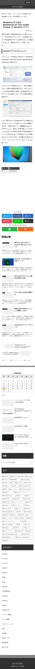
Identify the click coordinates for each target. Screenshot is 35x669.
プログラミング (15, 168)
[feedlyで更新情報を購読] (9, 229)
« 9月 (3, 395)
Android (4, 554)
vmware (4, 600)
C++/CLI (5, 558)
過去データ (6, 638)
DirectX (6, 168)
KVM (3, 577)
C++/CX (4, 563)
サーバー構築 (6, 614)
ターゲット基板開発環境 (10, 171)
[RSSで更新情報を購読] (25, 229)
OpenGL (5, 586)
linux (3, 582)
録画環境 (5, 642)
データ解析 (6, 619)
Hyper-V (5, 572)
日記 (3, 629)
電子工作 (5, 647)
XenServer (5, 610)
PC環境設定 (6, 591)
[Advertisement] (17, 191)
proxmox (5, 596)
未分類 (4, 633)
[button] (28, 221)
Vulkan (4, 605)
